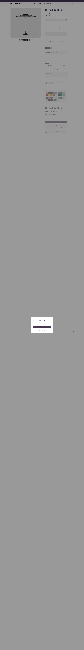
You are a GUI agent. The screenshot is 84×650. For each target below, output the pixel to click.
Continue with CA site (42, 330)
